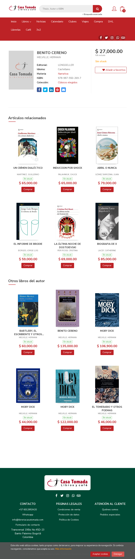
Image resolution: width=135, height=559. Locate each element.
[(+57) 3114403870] (117, 37)
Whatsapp (27, 514)
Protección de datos (68, 514)
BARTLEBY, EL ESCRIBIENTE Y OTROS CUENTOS (28, 332)
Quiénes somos (110, 509)
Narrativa (63, 73)
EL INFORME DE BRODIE (28, 244)
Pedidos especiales (110, 514)
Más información (63, 548)
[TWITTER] (106, 37)
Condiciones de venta (69, 509)
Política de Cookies (69, 519)
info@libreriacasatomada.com (27, 519)
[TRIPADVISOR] (123, 37)
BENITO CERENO (68, 331)
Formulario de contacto (28, 524)
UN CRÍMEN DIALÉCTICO (28, 168)
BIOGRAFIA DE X (107, 244)
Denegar (118, 554)
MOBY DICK (107, 331)
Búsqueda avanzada (92, 14)
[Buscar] (97, 9)
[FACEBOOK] (100, 37)
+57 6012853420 (28, 509)
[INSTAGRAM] (111, 37)
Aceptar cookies (100, 554)
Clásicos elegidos (67, 82)
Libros (25, 21)
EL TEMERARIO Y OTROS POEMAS (107, 408)
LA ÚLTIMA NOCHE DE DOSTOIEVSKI (67, 245)
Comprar (28, 189)
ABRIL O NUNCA (107, 168)
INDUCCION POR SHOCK (67, 168)
